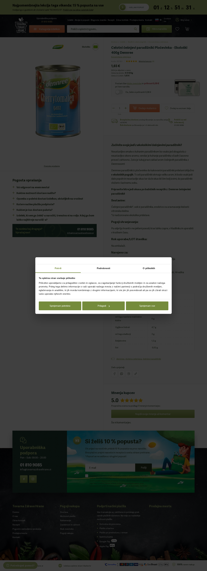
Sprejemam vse (147, 306)
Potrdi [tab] (58, 268)
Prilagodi (102, 306)
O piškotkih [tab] (149, 268)
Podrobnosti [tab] (103, 268)
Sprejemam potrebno (60, 306)
